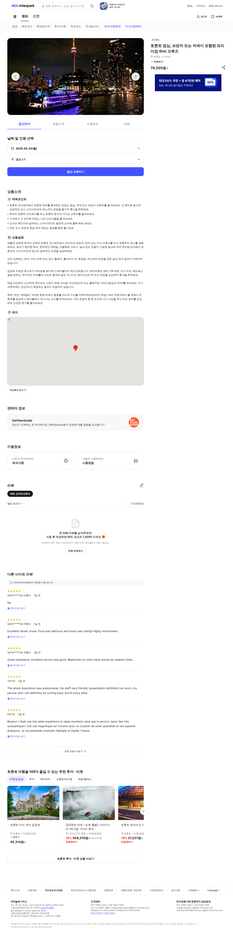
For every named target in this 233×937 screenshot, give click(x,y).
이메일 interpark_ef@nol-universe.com (194, 907)
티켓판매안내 (156, 890)
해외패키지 (43, 26)
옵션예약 (24, 124)
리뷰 (127, 124)
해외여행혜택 (112, 26)
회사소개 (15, 890)
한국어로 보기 (17, 608)
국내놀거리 (92, 26)
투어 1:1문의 (96, 913)
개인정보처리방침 (54, 890)
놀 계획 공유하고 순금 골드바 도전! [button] (63, 6)
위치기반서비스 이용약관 (83, 890)
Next (144, 811)
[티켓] (36, 16)
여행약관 (108, 890)
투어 (31, 779)
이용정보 (92, 124)
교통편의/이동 (64, 779)
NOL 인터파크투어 (20, 493)
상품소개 (58, 124)
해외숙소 (27, 26)
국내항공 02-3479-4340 (128, 910)
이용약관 (32, 890)
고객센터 (192, 890)
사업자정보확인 (47, 907)
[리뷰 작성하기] (142, 485)
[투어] (25, 16)
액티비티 (45, 779)
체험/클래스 (85, 779)
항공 (15, 26)
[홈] (14, 16)
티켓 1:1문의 (109, 913)
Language (212, 890)
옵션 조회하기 (75, 171)
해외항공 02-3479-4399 (102, 910)
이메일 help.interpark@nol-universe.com (130, 907)
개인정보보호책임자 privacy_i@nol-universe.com (199, 910)
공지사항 (175, 890)
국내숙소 (75, 26)
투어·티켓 (60, 26)
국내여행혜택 (133, 26)
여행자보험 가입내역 (131, 890)
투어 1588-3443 (98, 905)
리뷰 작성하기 (75, 550)
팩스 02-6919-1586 (100, 907)
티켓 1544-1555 (115, 905)
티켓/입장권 (16, 779)
